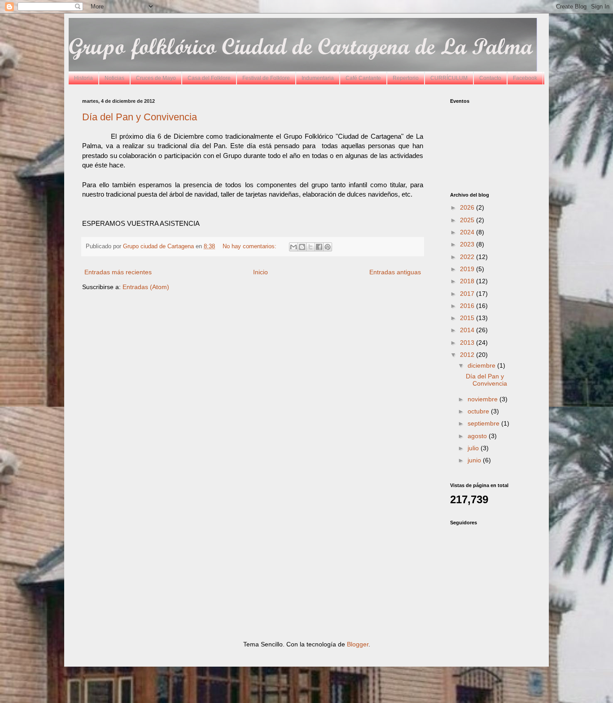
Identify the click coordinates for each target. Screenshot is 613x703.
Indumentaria (318, 78)
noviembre (483, 399)
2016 (468, 305)
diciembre (482, 365)
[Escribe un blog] (302, 246)
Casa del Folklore (209, 78)
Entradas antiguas (395, 272)
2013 (468, 342)
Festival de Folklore (266, 78)
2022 (468, 256)
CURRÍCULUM (449, 78)
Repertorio (406, 78)
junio (475, 460)
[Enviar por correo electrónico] (293, 246)
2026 (468, 207)
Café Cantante (363, 78)
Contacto (490, 78)
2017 (468, 293)
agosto (478, 435)
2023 (468, 244)
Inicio (260, 272)
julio (474, 448)
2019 (468, 268)
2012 (468, 354)
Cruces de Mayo (156, 78)
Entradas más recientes (118, 272)
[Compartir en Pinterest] (327, 246)
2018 (468, 281)
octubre (479, 411)
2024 (468, 232)
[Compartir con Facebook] (319, 246)
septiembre (484, 423)
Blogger (357, 644)
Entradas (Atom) (146, 286)
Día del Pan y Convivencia (139, 117)
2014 (468, 330)
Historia (83, 78)
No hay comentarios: (250, 246)
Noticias (114, 78)
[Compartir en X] (310, 246)
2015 (468, 317)
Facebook (525, 78)
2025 (468, 220)
